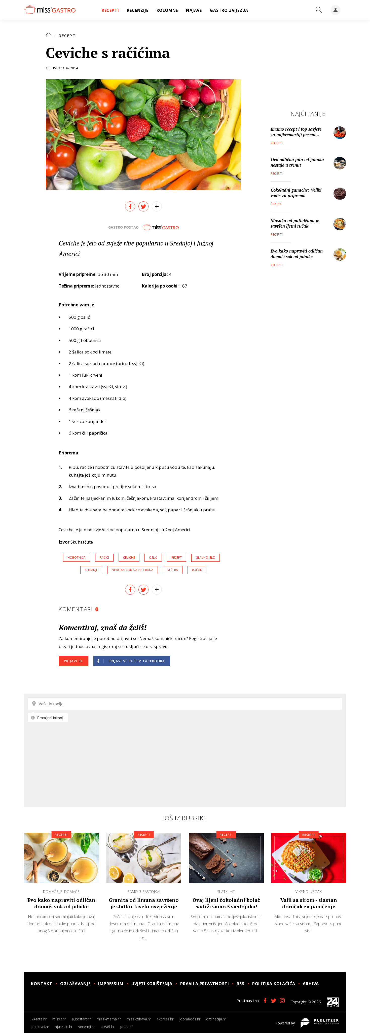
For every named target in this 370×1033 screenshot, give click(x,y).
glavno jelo (205, 557)
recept (176, 557)
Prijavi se (73, 661)
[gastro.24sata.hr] (50, 10)
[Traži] (319, 10)
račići (104, 557)
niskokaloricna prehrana (132, 570)
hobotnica (76, 557)
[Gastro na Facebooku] (265, 1001)
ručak (197, 570)
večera (172, 570)
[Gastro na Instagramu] (282, 1001)
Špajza (276, 204)
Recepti (68, 35)
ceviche (129, 557)
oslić (153, 557)
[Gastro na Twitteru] (274, 1001)
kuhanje (91, 570)
